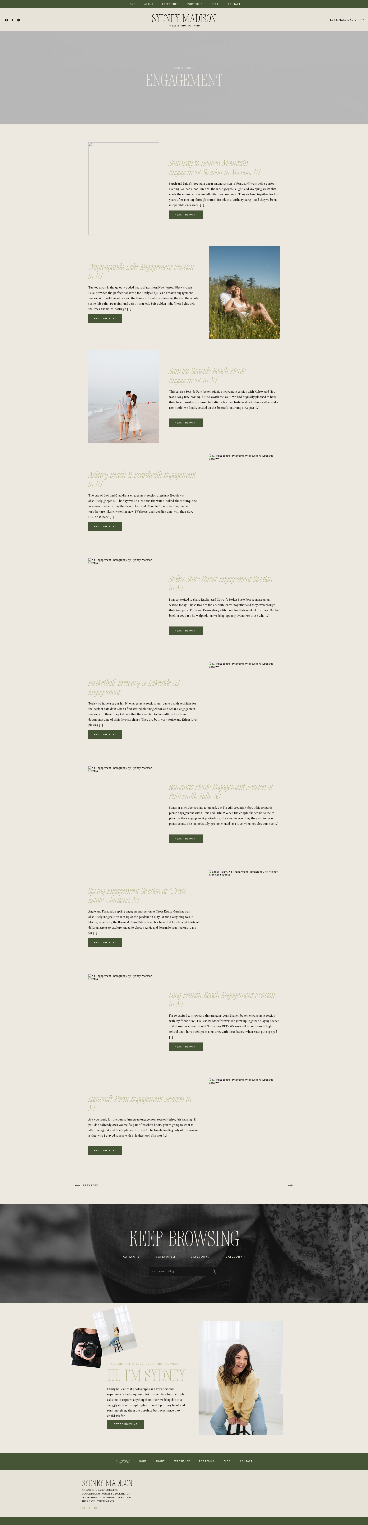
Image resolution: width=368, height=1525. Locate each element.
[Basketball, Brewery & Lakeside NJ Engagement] (244, 708)
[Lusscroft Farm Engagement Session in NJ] (244, 1124)
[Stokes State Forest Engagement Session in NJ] (123, 604)
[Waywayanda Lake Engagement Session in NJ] (244, 292)
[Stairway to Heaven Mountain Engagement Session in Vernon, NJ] (123, 188)
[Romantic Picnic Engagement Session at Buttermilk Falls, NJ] (123, 812)
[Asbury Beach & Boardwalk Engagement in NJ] (244, 500)
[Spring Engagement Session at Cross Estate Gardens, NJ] (244, 916)
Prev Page (90, 1185)
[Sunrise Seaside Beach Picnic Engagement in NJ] (123, 396)
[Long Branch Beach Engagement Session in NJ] (123, 1020)
